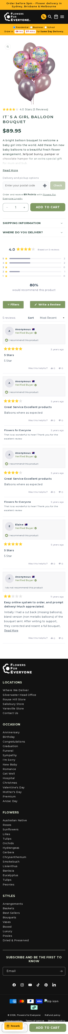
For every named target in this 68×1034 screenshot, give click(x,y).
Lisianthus (10, 866)
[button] (62, 17)
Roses (7, 825)
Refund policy (52, 1015)
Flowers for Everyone (29, 1015)
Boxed (7, 926)
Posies (7, 935)
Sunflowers (11, 829)
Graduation (10, 746)
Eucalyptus (10, 875)
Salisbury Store (13, 704)
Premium (9, 796)
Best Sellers (11, 913)
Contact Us (10, 713)
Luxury (7, 931)
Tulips (7, 838)
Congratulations (14, 741)
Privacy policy (14, 1020)
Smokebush (11, 861)
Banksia (8, 870)
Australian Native (15, 820)
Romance (9, 769)
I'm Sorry (9, 759)
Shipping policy (56, 1020)
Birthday (9, 737)
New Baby (10, 764)
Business (38, 27)
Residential (22, 27)
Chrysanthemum (14, 857)
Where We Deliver (16, 690)
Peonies (8, 884)
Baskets (8, 908)
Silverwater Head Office (19, 695)
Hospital (9, 778)
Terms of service (35, 1020)
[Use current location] (45, 186)
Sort (31, 317)
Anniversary (11, 732)
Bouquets (9, 917)
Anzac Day (10, 801)
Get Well (9, 773)
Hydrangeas (11, 847)
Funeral (8, 750)
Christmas (10, 782)
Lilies (6, 834)
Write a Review (51, 305)
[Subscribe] (61, 971)
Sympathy (10, 755)
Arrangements (13, 903)
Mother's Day (12, 792)
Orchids (8, 843)
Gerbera (8, 852)
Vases (7, 922)
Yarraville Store (13, 708)
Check (57, 185)
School (51, 27)
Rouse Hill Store (14, 699)
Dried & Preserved (16, 940)
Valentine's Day (14, 787)
